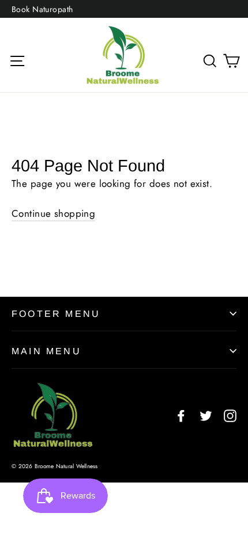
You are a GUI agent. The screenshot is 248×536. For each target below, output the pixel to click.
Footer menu (56, 314)
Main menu (46, 351)
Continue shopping (53, 213)
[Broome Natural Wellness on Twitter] (206, 415)
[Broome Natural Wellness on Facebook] (181, 415)
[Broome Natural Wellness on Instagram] (230, 415)
